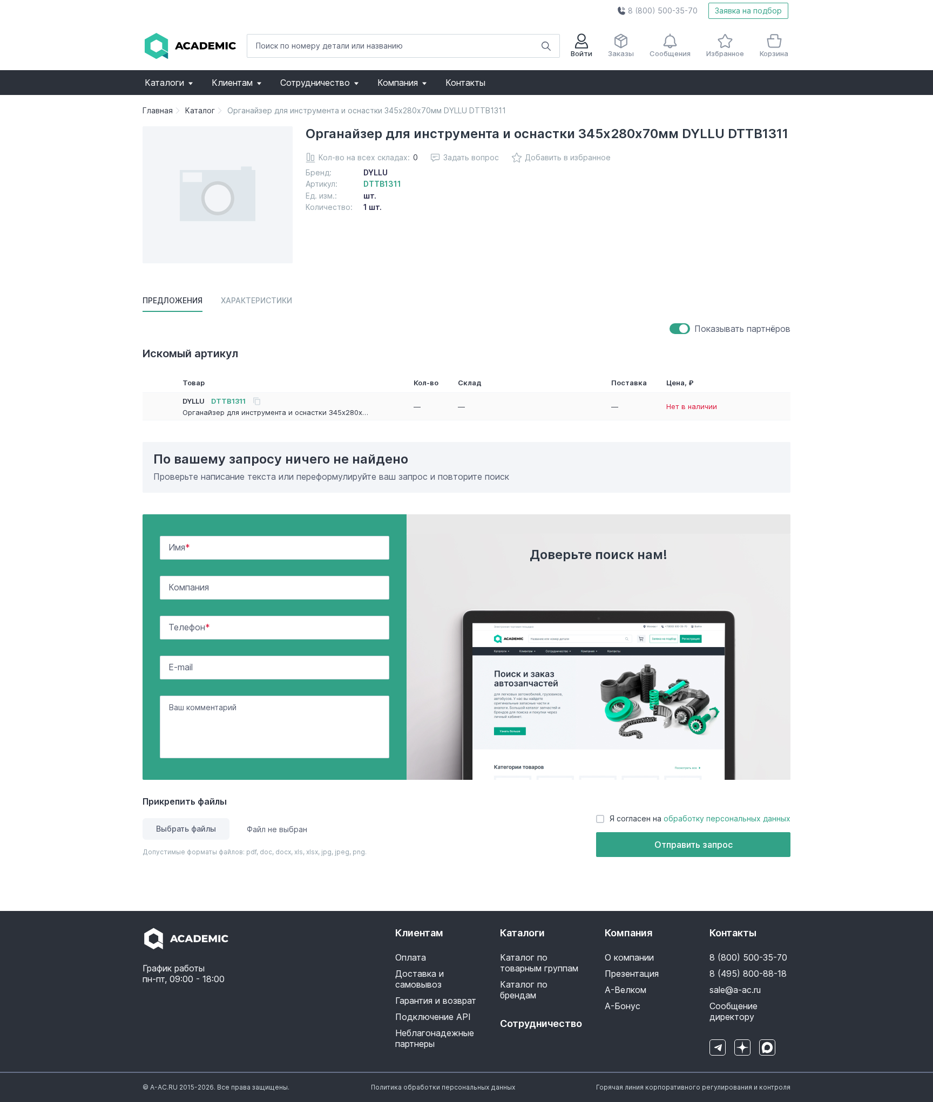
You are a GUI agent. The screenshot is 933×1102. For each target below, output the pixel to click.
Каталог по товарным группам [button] (539, 963)
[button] (657, 11)
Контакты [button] (465, 82)
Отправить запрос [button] (693, 844)
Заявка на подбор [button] (748, 10)
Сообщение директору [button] (733, 1011)
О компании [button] (629, 957)
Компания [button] (397, 82)
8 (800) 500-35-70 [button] (748, 957)
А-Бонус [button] (622, 1006)
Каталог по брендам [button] (523, 990)
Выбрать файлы (186, 828)
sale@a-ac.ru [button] (735, 989)
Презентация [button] (632, 973)
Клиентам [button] (232, 82)
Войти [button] (581, 53)
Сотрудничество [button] (315, 82)
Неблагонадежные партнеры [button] (434, 1038)
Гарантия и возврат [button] (435, 1000)
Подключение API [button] (433, 1016)
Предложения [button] (172, 300)
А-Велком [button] (625, 989)
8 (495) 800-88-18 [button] (748, 973)
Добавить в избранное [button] (568, 157)
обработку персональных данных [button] (727, 818)
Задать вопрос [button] (471, 157)
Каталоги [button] (164, 82)
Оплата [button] (410, 957)
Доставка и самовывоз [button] (419, 979)
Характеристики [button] (256, 300)
